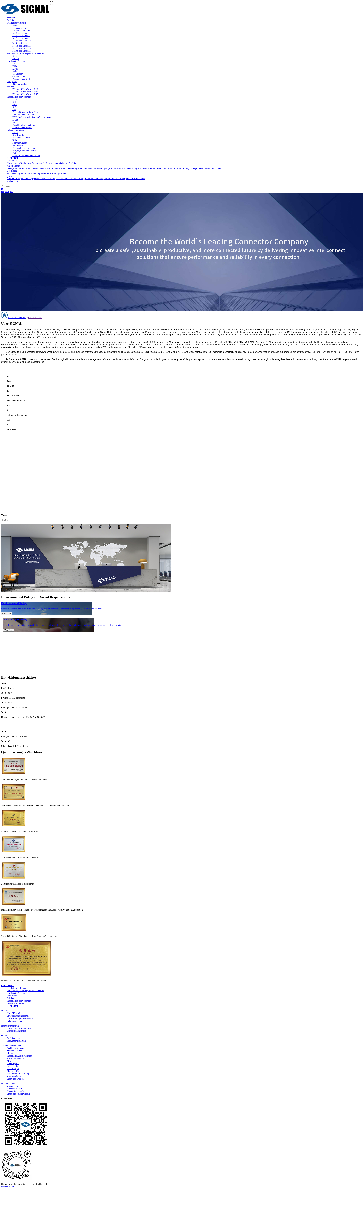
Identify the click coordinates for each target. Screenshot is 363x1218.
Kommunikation (19, 143)
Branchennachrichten (16, 1031)
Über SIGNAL (13, 178)
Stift (14, 63)
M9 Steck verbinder (21, 38)
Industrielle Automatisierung (64, 168)
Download (6, 1035)
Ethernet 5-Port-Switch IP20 (25, 89)
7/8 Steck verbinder (21, 30)
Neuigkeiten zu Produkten (66, 163)
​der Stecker (17, 74)
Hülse (15, 66)
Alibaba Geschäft (14, 1089)
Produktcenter (7, 985)
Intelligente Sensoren (16, 168)
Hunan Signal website (17, 1091)
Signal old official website (18, 1094)
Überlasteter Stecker (16, 61)
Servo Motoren (159, 168)
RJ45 (14, 122)
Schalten (10, 86)
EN (11, 191)
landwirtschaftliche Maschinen (26, 155)
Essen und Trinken (213, 168)
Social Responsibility (135, 178)
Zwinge (15, 69)
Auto (14, 153)
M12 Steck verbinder (21, 40)
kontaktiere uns (8, 1083)
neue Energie (133, 168)
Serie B (15, 56)
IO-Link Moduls (19, 84)
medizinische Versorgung (177, 168)
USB (14, 99)
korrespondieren (197, 168)
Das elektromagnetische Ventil (26, 112)
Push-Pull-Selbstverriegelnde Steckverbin (25, 53)
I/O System (12, 81)
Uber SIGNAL (13, 1013)
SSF (14, 109)
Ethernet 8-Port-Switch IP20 (25, 91)
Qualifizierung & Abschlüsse (56, 178)
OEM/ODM (12, 158)
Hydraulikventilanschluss (23, 114)
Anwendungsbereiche (11, 1045)
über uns (22, 317)
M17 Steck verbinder (21, 48)
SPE (14, 102)
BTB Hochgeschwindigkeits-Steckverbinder (32, 117)
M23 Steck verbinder (21, 51)
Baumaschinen (120, 168)
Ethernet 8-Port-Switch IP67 (25, 94)
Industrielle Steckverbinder (19, 97)
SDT (14, 107)
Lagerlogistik (107, 168)
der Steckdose (18, 76)
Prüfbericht (64, 173)
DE (2, 189)
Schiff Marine (18, 135)
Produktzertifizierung (30, 173)
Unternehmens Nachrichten (19, 163)
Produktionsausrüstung (115, 178)
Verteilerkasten (19, 28)
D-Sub (15, 120)
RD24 (15, 25)
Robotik (16, 140)
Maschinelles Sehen (35, 168)
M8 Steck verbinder (21, 35)
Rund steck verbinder (16, 23)
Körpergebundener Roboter (24, 150)
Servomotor (17, 145)
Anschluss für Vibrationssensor (26, 125)
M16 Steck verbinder (21, 46)
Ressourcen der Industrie (43, 163)
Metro (15, 132)
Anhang (16, 71)
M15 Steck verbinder (21, 43)
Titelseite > (13, 317)
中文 (7, 191)
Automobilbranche (86, 168)
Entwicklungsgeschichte (32, 178)
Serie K (15, 58)
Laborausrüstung (77, 178)
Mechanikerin (13, 1053)
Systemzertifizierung (49, 173)
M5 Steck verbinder (21, 33)
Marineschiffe (146, 168)
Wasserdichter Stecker (22, 79)
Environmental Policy (95, 178)
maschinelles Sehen (21, 137)
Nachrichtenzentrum (10, 1026)
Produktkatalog (13, 173)
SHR (14, 104)
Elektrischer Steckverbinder (24, 148)
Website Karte (7, 1186)
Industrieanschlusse (15, 1003)
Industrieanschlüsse (15, 130)
